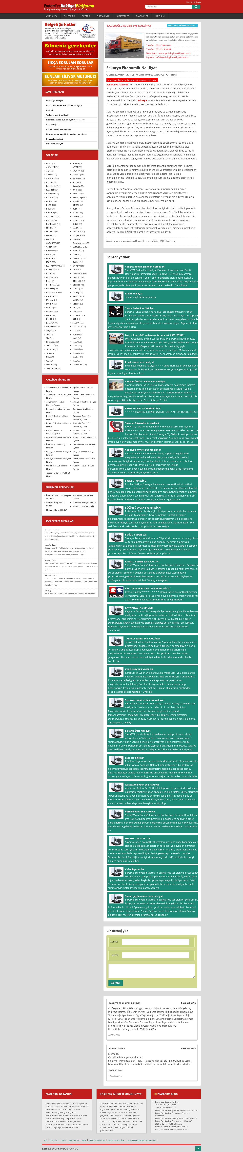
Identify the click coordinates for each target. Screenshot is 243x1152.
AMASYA (49, 174)
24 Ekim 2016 (114, 1035)
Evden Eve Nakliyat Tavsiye (84, 502)
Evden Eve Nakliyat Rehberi (167, 1102)
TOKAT (75, 345)
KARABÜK (77, 266)
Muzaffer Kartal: (51, 545)
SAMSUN (76, 323)
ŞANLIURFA (77, 326)
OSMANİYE (77, 315)
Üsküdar (76, 357)
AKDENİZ (50, 110)
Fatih (75, 239)
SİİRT (75, 330)
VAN (48, 361)
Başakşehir (50, 193)
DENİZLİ (76, 220)
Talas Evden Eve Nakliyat (165, 1107)
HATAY (49, 254)
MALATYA (77, 296)
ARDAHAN (77, 178)
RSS (45, 1140)
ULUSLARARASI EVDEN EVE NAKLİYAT (141, 1140)
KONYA (76, 288)
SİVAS (75, 338)
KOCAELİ (50, 288)
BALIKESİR (50, 190)
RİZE (74, 319)
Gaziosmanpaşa (79, 243)
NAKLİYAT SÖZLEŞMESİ (77, 1140)
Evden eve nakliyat (117, 84)
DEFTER (86, 16)
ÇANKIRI (76, 216)
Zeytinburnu (78, 364)
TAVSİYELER (142, 16)
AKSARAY (76, 171)
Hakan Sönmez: (51, 575)
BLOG (63, 1140)
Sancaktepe (51, 326)
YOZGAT (49, 364)
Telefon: (114, 955)
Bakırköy (76, 186)
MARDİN (49, 304)
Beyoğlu (76, 201)
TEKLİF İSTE (54, 1140)
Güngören (50, 250)
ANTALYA (50, 178)
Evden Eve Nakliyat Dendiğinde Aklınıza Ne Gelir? (176, 1118)
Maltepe (49, 300)
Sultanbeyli (51, 342)
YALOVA (76, 361)
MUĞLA (49, 307)
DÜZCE (75, 224)
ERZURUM (77, 231)
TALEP (75, 342)
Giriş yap (197, 2)
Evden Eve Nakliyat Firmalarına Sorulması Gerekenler (172, 1114)
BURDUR (50, 212)
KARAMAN (50, 269)
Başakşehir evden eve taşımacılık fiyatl (64, 105)
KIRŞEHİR (76, 285)
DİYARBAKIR (51, 224)
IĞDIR (75, 254)
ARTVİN (49, 182)
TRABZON (50, 349)
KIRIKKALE (77, 281)
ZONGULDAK (51, 368)
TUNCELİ (76, 349)
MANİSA (76, 300)
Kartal (48, 273)
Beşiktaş (49, 201)
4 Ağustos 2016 (115, 1076)
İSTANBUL (77, 258)
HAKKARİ (76, 250)
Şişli (48, 338)
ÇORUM (49, 220)
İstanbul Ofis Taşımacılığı (83, 506)
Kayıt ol (189, 2)
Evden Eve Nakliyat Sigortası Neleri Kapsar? (173, 1121)
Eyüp (48, 239)
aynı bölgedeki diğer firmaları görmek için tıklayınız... (132, 79)
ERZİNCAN (50, 231)
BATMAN (76, 193)
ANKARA (76, 174)
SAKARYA (119, 75)
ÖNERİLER (69, 16)
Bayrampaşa (78, 197)
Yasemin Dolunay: (52, 530)
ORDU (49, 315)
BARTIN (76, 190)
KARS (75, 269)
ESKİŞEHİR (77, 235)
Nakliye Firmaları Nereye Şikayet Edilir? (171, 1129)
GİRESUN (50, 247)
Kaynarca (50, 277)
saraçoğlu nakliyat (54, 100)
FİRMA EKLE (103, 16)
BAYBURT (50, 197)
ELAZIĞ (76, 228)
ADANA (76, 163)
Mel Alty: (48, 590)
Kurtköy (76, 292)
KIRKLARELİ (51, 285)
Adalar (49, 163)
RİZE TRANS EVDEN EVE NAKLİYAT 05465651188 (65, 119)
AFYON (76, 167)
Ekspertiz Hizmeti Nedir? (56, 510)
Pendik (49, 319)
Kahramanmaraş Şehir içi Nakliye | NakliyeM (66, 134)
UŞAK (48, 357)
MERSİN (76, 304)
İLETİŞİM (160, 16)
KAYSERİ (76, 277)
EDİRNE (49, 228)
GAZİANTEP (51, 243)
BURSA (75, 212)
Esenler (49, 235)
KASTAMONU (78, 273)
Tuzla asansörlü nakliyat (57, 115)
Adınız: (114, 941)
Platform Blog (167, 1094)
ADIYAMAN (51, 167)
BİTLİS (48, 209)
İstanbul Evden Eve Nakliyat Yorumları (171, 1126)
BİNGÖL (76, 205)
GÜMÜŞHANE (78, 247)
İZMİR (48, 262)
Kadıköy (76, 262)
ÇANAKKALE (51, 216)
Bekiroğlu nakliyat (54, 139)
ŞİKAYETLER (122, 16)
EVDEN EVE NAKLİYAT (116, 1140)
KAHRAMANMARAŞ (54, 266)
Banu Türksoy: (50, 560)
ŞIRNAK (76, 334)
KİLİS (48, 281)
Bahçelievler (51, 186)
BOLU (75, 209)
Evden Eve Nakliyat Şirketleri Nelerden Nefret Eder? (177, 1110)
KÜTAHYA (50, 296)
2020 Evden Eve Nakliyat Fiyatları (169, 1124)
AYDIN (75, 182)
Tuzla (48, 353)
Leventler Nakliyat (54, 143)
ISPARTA (49, 258)
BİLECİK (49, 205)
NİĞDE (75, 311)
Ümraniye (77, 353)
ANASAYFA (51, 16)
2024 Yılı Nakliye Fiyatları (165, 1104)
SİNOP (49, 334)
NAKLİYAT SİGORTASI (97, 1140)
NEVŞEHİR (50, 311)
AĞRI (48, 171)
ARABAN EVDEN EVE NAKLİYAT (58, 129)
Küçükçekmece (52, 292)
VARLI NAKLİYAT (52, 124)
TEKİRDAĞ (50, 345)
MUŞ (75, 307)
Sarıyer (49, 330)
